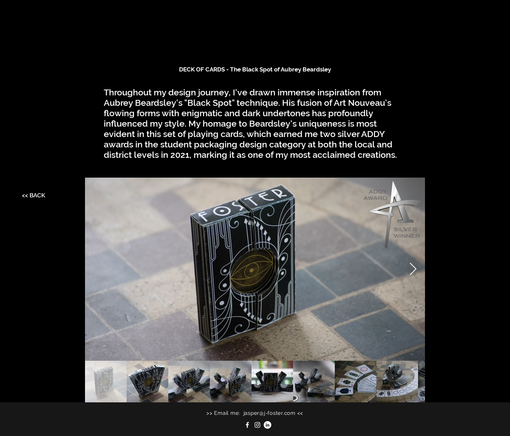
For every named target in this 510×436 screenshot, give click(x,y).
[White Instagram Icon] (257, 425)
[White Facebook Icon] (247, 425)
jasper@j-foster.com (270, 413)
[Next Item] (413, 269)
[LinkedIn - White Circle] (267, 425)
